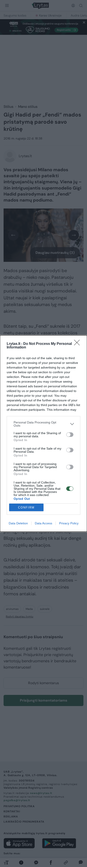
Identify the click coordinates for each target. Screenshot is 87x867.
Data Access (43, 523)
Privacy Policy (69, 523)
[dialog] (43, 433)
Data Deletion (18, 523)
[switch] (69, 434)
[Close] (78, 344)
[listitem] (43, 424)
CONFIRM (26, 507)
